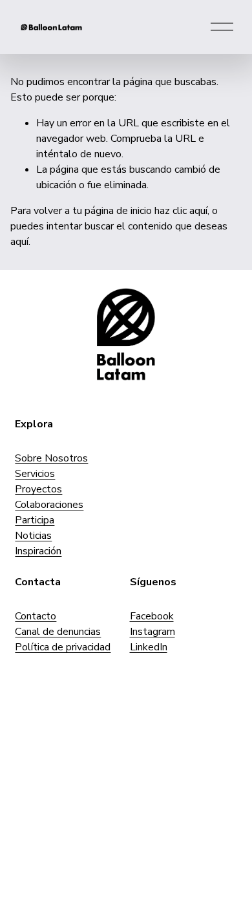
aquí (19, 242)
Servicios (35, 474)
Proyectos (38, 489)
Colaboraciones (49, 505)
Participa (34, 520)
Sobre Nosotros (51, 458)
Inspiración (38, 551)
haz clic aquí (180, 211)
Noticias (33, 536)
